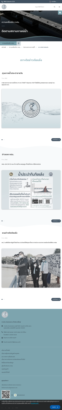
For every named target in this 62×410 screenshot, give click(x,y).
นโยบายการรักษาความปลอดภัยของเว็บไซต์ (13, 359)
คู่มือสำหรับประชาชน (7, 366)
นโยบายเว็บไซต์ (6, 350)
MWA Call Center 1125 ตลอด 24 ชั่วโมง (15, 332)
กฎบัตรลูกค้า (5, 369)
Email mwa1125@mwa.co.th (12, 342)
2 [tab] (3, 139)
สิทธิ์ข (3, 363)
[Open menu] (59, 7)
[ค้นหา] (54, 7)
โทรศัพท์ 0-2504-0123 (10, 335)
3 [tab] (4, 139)
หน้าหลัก (4, 47)
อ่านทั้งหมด (55, 140)
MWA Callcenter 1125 (9, 2)
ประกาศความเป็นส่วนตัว (8, 357)
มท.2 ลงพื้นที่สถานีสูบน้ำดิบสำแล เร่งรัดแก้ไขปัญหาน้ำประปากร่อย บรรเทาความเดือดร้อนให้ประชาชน (29, 243)
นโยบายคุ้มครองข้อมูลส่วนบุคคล (10, 353)
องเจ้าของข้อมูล (9, 363)
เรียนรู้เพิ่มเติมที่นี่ (34, 403)
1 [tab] (2, 139)
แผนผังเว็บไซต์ (6, 372)
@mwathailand (21, 395)
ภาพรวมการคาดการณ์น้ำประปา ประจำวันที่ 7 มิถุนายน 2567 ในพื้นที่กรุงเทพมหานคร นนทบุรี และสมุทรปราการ (28, 84)
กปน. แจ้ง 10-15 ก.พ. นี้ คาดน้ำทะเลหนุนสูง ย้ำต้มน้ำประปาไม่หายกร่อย (21, 164)
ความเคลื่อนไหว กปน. (14, 47)
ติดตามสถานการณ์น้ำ (29, 47)
